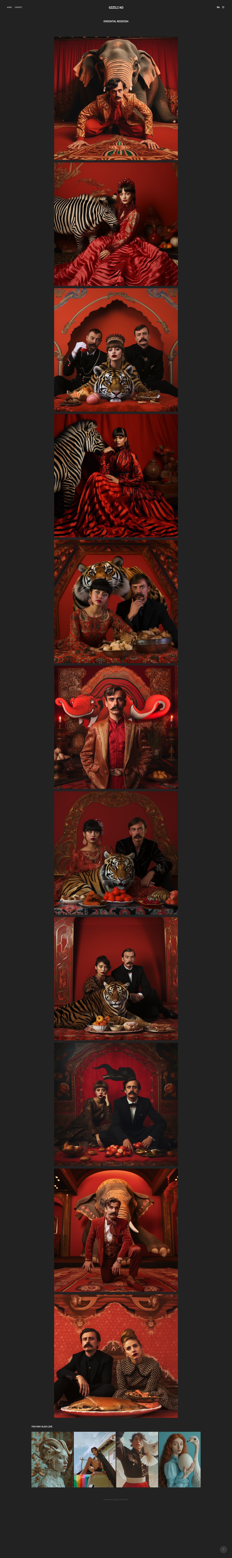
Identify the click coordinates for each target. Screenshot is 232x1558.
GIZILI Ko (116, 7)
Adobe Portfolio (121, 1499)
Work (9, 7)
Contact (18, 7)
